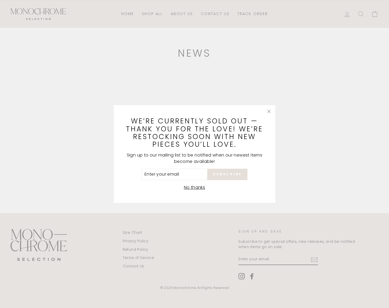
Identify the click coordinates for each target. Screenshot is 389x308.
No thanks (194, 187)
